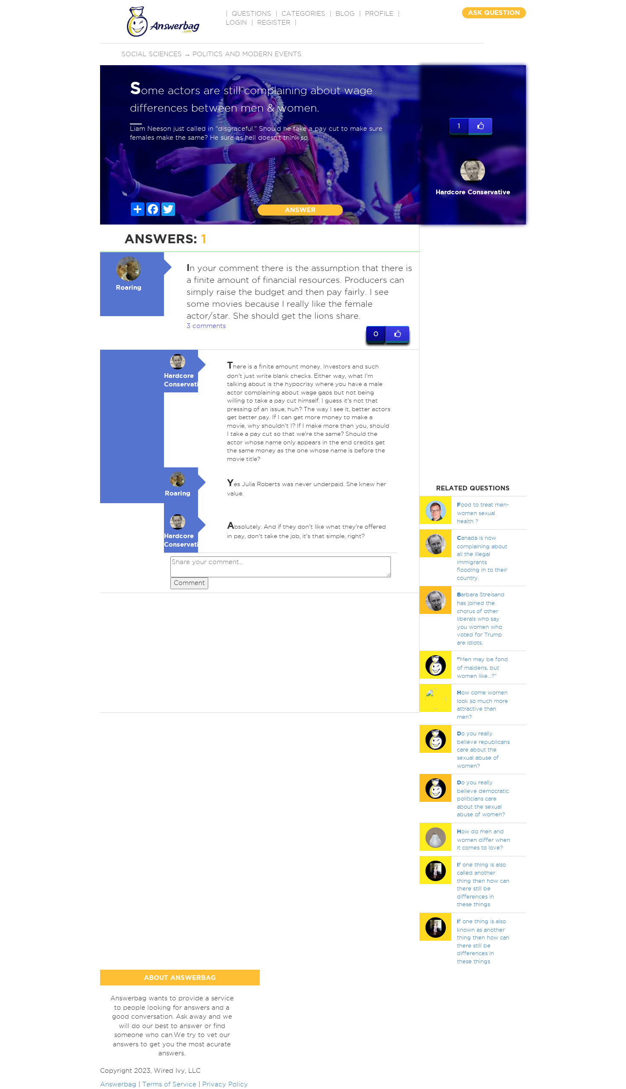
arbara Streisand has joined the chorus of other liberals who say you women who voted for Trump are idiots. (481, 618)
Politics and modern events (247, 54)
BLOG (345, 13)
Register (273, 22)
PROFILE (379, 13)
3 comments (206, 326)
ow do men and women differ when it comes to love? (483, 839)
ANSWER (300, 209)
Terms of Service (169, 1084)
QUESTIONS (251, 13)
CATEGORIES (303, 13)
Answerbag (118, 1084)
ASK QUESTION (494, 12)
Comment (189, 582)
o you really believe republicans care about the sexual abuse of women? (483, 749)
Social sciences (151, 54)
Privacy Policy (225, 1084)
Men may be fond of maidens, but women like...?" (482, 667)
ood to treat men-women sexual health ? (483, 512)
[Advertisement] (259, 652)
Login (236, 22)
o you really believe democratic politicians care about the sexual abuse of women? (483, 798)
